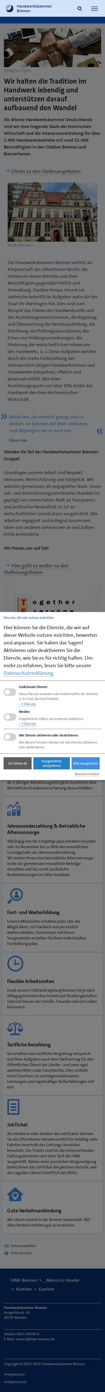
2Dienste (27, 704)
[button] (79, 9)
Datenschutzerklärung (28, 673)
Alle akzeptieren (85, 763)
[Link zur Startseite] (29, 8)
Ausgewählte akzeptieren (52, 763)
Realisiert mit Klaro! (87, 774)
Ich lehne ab (17, 763)
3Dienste (27, 724)
